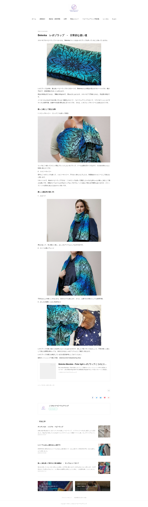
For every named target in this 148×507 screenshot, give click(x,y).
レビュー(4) (40, 385)
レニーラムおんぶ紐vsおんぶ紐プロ (49, 445)
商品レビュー (74, 19)
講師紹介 (42, 19)
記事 (65, 19)
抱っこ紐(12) (46, 385)
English (114, 19)
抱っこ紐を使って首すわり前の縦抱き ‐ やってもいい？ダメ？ (58, 463)
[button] (34, 19)
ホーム (34, 19)
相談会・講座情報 (54, 19)
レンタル (106, 19)
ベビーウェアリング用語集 (90, 19)
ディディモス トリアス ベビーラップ (50, 427)
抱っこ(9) (52, 385)
